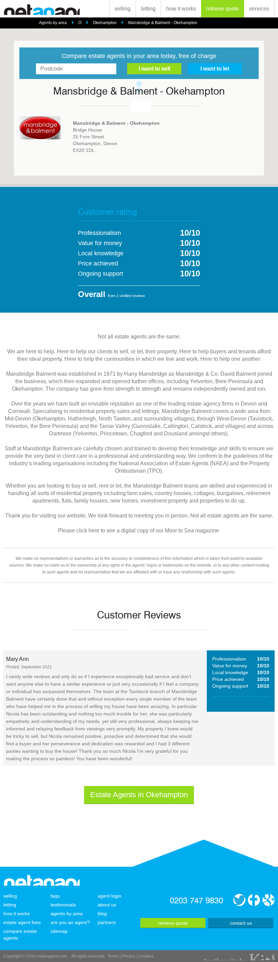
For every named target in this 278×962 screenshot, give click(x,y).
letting (148, 9)
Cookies (146, 956)
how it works (181, 9)
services (259, 9)
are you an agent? (70, 922)
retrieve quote (222, 9)
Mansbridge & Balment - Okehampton (162, 22)
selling (123, 9)
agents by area (67, 913)
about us (107, 904)
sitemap (59, 931)
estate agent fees (22, 922)
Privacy (128, 956)
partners (107, 922)
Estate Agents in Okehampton (139, 794)
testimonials (63, 904)
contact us (241, 923)
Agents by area (53, 22)
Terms (113, 956)
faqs (55, 896)
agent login (109, 896)
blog (102, 913)
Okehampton (105, 22)
